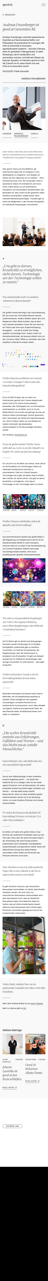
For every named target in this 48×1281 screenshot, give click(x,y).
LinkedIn (7, 134)
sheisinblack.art (20, 435)
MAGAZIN (10, 15)
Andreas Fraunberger (21, 135)
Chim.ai (34, 134)
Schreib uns (12, 1126)
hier (24, 1008)
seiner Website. (37, 1003)
